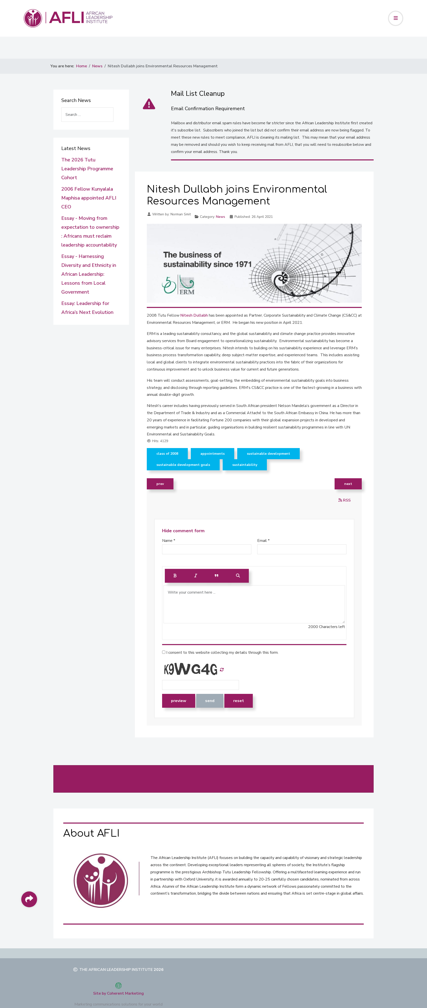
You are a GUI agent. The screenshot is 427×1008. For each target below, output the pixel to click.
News (220, 216)
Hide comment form (183, 531)
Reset (238, 701)
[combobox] (87, 114)
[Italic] (195, 576)
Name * (168, 540)
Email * (263, 540)
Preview (178, 701)
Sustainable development (268, 453)
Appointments (212, 453)
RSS (346, 500)
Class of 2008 (167, 453)
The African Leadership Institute (116, 969)
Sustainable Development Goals (183, 464)
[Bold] (175, 576)
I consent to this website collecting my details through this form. (221, 652)
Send (209, 701)
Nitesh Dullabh (194, 315)
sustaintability (244, 464)
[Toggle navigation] (395, 18)
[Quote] (216, 576)
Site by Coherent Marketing (118, 993)
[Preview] (238, 576)
